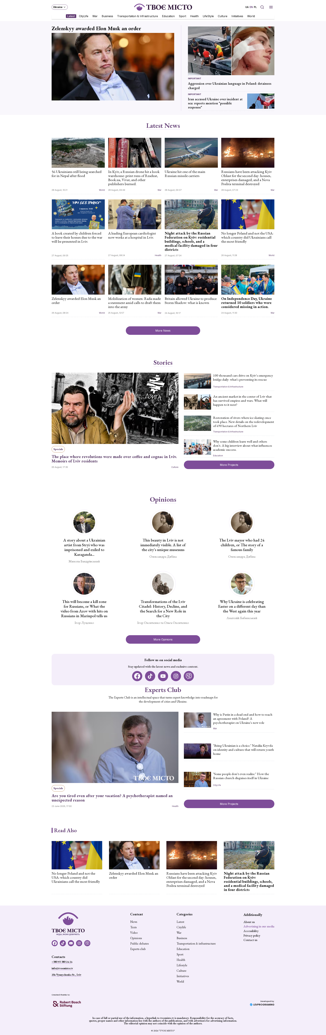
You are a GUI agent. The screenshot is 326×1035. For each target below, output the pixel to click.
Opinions (163, 499)
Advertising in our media (258, 926)
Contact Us (250, 940)
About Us (249, 922)
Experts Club (163, 689)
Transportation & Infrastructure (137, 16)
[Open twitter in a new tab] (189, 676)
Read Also (65, 830)
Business (107, 16)
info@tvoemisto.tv (62, 968)
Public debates (139, 943)
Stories (163, 363)
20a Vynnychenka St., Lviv (66, 974)
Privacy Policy (251, 935)
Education (168, 16)
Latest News (163, 126)
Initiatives (237, 16)
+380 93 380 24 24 (62, 962)
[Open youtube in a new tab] (163, 676)
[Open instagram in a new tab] (176, 676)
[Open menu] (271, 7)
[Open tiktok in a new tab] (150, 676)
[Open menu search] (262, 7)
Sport (182, 16)
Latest (71, 16)
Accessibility (251, 931)
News (133, 922)
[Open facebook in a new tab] (137, 676)
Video (134, 932)
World (251, 16)
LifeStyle (208, 16)
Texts (133, 927)
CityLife (83, 16)
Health (194, 16)
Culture (222, 16)
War (95, 16)
